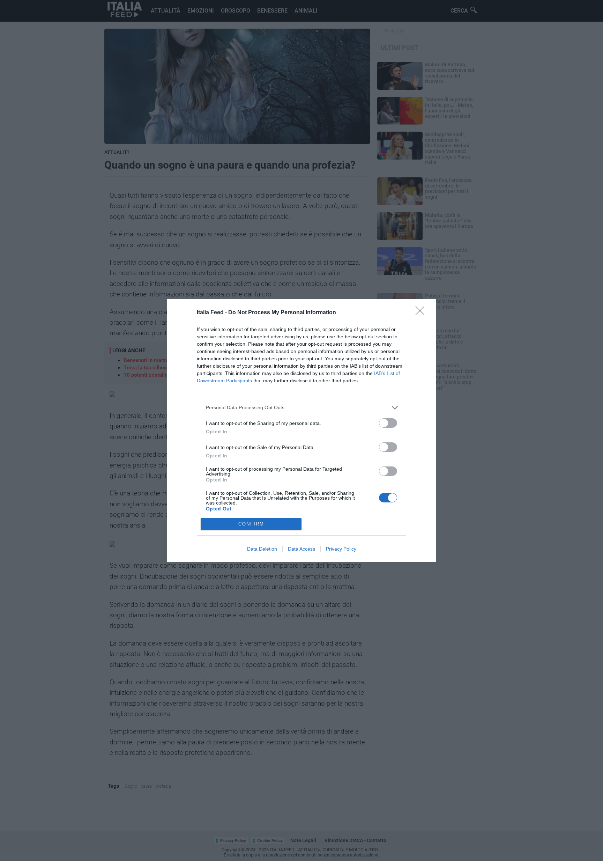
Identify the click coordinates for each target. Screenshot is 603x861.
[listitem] (301, 407)
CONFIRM (251, 524)
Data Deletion (262, 549)
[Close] (422, 312)
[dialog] (301, 430)
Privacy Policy (341, 549)
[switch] (388, 423)
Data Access (301, 549)
